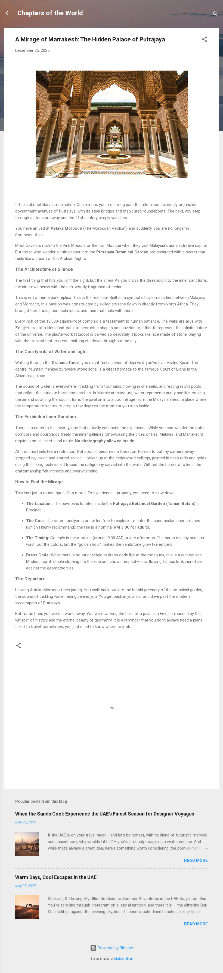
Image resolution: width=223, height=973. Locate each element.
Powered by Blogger (115, 947)
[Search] (215, 15)
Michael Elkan (123, 958)
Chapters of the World (50, 13)
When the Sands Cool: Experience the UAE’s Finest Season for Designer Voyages (104, 814)
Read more (196, 860)
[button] (204, 40)
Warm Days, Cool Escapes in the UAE (56, 877)
